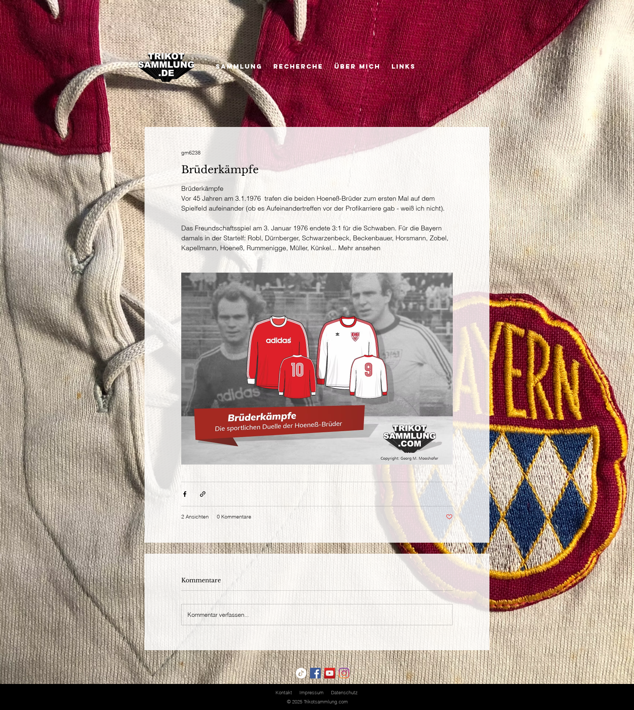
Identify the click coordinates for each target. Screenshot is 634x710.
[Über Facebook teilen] (184, 494)
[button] (480, 93)
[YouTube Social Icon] (329, 673)
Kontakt (284, 692)
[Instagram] (344, 673)
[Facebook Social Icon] (315, 673)
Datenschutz (344, 692)
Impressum (311, 692)
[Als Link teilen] (202, 494)
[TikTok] (301, 673)
